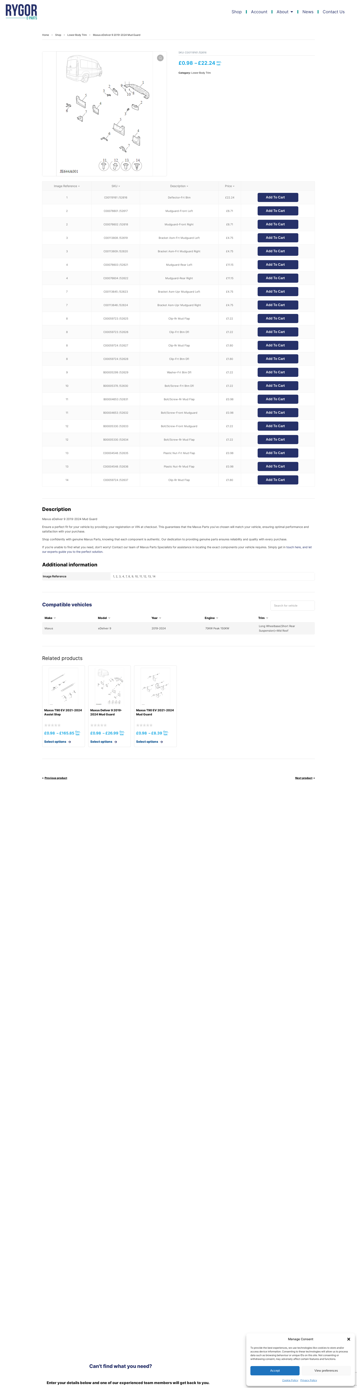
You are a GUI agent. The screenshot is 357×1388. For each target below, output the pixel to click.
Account (259, 11)
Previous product (56, 778)
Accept (275, 1370)
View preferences (326, 1370)
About (282, 11)
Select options (55, 742)
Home (45, 34)
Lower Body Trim (77, 34)
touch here (293, 547)
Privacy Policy (308, 1380)
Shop (237, 11)
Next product (303, 778)
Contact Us (334, 11)
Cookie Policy (290, 1380)
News (307, 11)
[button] (349, 1339)
